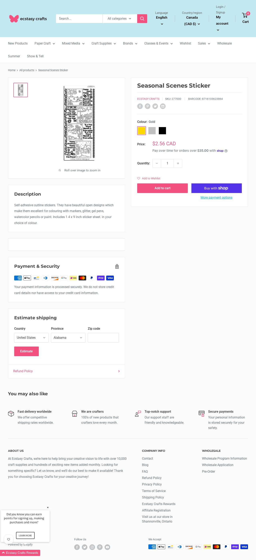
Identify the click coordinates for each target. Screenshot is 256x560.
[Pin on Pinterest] (147, 106)
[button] (148, 178)
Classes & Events (156, 43)
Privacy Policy (152, 484)
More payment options (216, 197)
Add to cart (162, 188)
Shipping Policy (153, 497)
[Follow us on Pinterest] (100, 547)
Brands (128, 43)
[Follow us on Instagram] (92, 547)
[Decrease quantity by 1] (157, 163)
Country (19, 329)
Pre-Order (208, 471)
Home (11, 70)
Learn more (25, 535)
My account (222, 20)
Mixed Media (71, 43)
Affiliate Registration (156, 510)
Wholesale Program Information (224, 458)
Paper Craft (43, 43)
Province (57, 329)
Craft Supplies (102, 43)
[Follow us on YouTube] (107, 547)
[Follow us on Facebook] (77, 547)
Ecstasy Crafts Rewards (158, 504)
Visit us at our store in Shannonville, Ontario (157, 519)
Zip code (94, 329)
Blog (145, 465)
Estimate (26, 351)
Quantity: (143, 163)
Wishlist (185, 43)
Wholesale (224, 43)
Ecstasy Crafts (148, 98)
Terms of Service (154, 491)
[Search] (142, 18)
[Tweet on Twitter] (155, 106)
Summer (14, 56)
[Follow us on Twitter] (84, 547)
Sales (202, 43)
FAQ (145, 471)
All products (26, 70)
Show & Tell (35, 56)
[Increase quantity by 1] (178, 163)
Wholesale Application (217, 465)
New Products (18, 43)
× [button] (48, 507)
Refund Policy (23, 371)
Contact (147, 458)
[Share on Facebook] (140, 106)
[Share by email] (163, 106)
